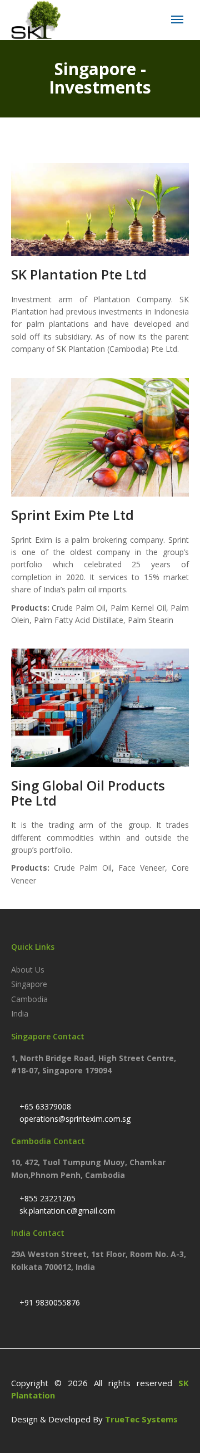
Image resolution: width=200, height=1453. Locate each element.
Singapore (29, 984)
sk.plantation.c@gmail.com (66, 1210)
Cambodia (29, 999)
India (19, 1013)
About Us (27, 969)
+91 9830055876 (48, 1302)
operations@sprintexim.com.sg (74, 1118)
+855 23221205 (46, 1198)
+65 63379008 (44, 1106)
